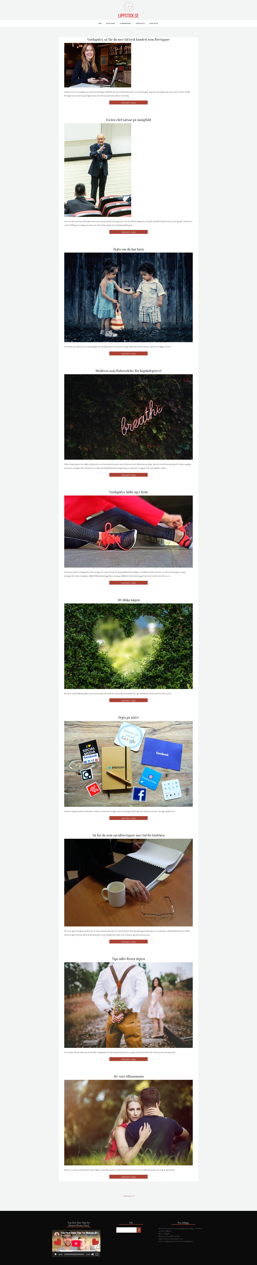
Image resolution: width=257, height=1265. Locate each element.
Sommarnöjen (125, 23)
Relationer (110, 23)
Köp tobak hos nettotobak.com (170, 1239)
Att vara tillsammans (128, 1076)
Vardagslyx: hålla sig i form (128, 492)
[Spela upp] (55, 1254)
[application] (76, 1243)
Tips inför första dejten (128, 959)
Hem (100, 23)
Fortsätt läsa (128, 102)
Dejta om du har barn (128, 249)
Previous (127, 1196)
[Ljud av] (92, 1254)
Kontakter (153, 23)
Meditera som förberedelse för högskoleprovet (128, 371)
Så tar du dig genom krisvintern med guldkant (176, 1241)
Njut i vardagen (164, 1234)
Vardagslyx (140, 23)
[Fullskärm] (97, 1254)
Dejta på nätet (128, 717)
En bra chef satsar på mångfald (128, 120)
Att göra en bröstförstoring (169, 1236)
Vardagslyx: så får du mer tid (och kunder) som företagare (128, 39)
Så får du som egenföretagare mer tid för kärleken (129, 835)
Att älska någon (128, 600)
